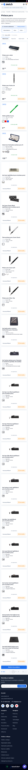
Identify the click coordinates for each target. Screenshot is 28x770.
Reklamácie (4, 752)
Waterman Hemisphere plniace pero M (12, 145)
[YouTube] (16, 706)
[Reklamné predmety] (2, 4)
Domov (3, 11)
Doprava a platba (5, 749)
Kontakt (15, 729)
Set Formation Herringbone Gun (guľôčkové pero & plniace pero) (11, 615)
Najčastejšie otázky (6, 743)
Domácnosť (4, 729)
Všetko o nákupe (5, 739)
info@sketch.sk (17, 701)
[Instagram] (7, 706)
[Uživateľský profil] (24, 4)
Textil (2, 713)
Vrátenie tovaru (5, 755)
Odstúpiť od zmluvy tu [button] (6, 761)
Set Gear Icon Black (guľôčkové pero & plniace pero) (10, 392)
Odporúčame (5, 38)
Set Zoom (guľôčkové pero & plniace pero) (13, 175)
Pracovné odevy (5, 725)
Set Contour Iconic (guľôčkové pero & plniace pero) (10, 488)
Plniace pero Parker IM (8, 85)
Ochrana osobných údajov (7, 758)
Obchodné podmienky (6, 746)
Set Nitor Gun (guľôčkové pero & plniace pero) (9, 520)
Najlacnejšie (21, 38)
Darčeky (3, 719)
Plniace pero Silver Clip (8, 298)
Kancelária (8, 11)
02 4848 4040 (6, 701)
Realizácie (15, 722)
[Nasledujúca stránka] (26, 672)
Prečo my (15, 713)
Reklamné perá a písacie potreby (18, 11)
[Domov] (7, 4)
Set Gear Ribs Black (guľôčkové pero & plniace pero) (10, 456)
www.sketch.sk (5, 696)
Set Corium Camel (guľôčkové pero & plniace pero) (10, 583)
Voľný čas (3, 732)
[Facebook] (3, 706)
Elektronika (4, 716)
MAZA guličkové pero (8, 116)
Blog (14, 725)
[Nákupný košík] (26, 4)
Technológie (16, 719)
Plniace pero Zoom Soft (8, 267)
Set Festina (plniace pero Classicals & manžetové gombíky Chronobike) (11, 361)
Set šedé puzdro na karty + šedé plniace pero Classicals (10, 329)
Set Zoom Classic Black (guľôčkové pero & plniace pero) (11, 206)
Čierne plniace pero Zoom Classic (11, 237)
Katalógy (15, 716)
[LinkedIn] (12, 706)
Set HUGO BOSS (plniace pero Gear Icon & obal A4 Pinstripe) (10, 647)
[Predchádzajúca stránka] (11, 672)
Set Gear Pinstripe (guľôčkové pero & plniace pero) (10, 424)
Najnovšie (13, 38)
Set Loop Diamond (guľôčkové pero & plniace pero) (10, 551)
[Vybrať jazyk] (27, 1)
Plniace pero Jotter (7, 55)
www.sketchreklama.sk (7, 698)
